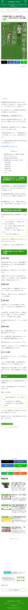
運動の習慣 (7, 164)
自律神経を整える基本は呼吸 (10, 158)
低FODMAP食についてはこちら (9, 146)
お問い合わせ (14, 605)
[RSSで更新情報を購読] (20, 473)
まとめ (5, 172)
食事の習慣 (7, 166)
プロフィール (7, 603)
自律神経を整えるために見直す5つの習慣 (13, 160)
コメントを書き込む (14, 590)
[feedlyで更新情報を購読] (7, 473)
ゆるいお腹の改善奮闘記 (7, 423)
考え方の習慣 (8, 170)
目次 (12, 151)
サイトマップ (21, 603)
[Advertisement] (14, 82)
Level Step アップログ (14, 1)
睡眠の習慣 (7, 168)
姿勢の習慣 (7, 162)
